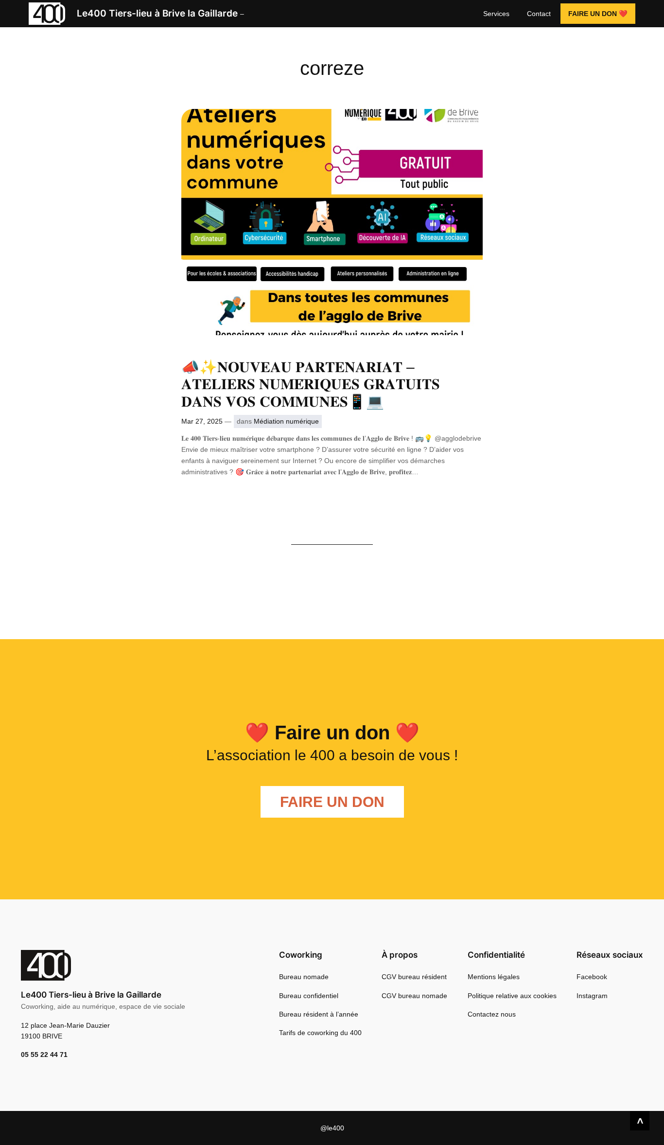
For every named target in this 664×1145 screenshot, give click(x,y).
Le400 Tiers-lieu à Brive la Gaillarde (157, 13)
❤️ (598, 14)
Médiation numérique (286, 421)
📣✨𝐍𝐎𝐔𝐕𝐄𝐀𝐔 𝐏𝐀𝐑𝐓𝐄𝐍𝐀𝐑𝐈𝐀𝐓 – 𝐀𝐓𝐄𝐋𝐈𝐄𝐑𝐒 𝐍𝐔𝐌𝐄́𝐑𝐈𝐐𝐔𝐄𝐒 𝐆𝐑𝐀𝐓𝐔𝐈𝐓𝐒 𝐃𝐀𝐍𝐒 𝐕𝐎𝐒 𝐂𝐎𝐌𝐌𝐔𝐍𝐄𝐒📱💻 (310, 384)
